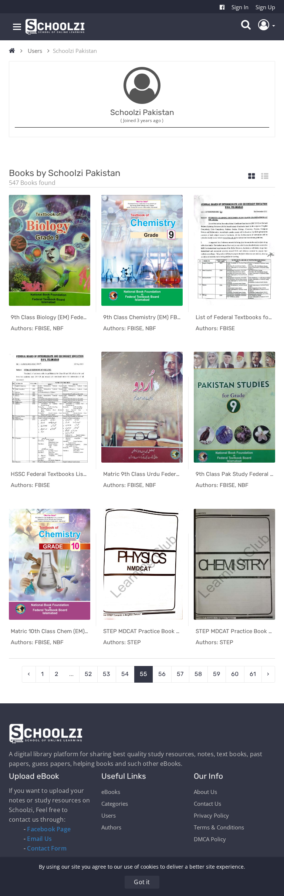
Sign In (239, 7)
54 (125, 673)
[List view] (264, 176)
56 (162, 673)
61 (253, 673)
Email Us (39, 839)
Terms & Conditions (219, 827)
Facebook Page (49, 829)
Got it (142, 882)
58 (198, 673)
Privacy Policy (211, 815)
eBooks (110, 791)
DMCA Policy (210, 839)
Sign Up (265, 7)
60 (235, 673)
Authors (111, 827)
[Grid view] (251, 176)
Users (35, 50)
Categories (114, 803)
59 (216, 673)
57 (180, 673)
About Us (205, 791)
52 (88, 673)
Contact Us (207, 803)
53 (106, 673)
